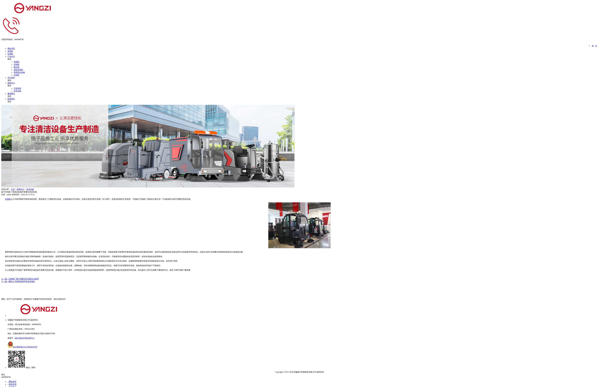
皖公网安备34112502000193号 (25, 347)
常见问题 (17, 91)
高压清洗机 (18, 70)
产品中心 (11, 56)
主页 (13, 189)
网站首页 (11, 48)
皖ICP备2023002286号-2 (24, 338)
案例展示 (11, 93)
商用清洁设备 (19, 72)
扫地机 (10, 54)
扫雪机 (16, 75)
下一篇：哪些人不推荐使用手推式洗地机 (18, 281)
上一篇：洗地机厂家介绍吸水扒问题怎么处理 (20, 279)
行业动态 (17, 88)
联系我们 (11, 99)
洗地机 (10, 51)
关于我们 (11, 78)
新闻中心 (11, 83)
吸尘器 (16, 67)
